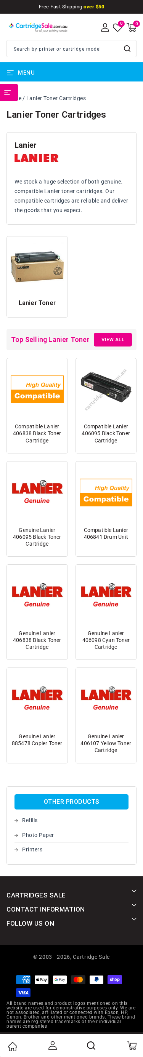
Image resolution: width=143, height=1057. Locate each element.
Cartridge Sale (91, 957)
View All (112, 339)
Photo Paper (38, 835)
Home (12, 1046)
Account (52, 1045)
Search (128, 48)
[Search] (91, 1045)
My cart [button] (131, 1045)
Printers (32, 849)
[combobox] (71, 48)
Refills (30, 820)
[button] (132, 27)
